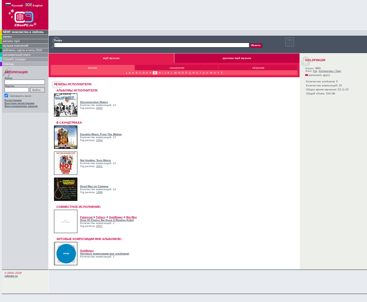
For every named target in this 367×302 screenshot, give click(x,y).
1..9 (128, 72)
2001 (99, 166)
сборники (258, 67)
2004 (99, 140)
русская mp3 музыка (237, 58)
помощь (8, 63)
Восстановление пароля (21, 106)
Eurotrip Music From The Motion (101, 134)
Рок (315, 71)
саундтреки (177, 67)
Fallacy (101, 217)
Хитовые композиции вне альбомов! (104, 253)
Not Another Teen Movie (95, 160)
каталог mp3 (11, 41)
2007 (99, 225)
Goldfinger (116, 217)
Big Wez (131, 217)
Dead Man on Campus (94, 186)
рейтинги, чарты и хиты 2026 (22, 50)
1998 (99, 192)
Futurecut (86, 217)
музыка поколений (15, 45)
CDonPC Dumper (14, 59)
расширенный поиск (17, 54)
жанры (7, 36)
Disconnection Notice (94, 102)
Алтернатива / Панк (330, 71)
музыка (92, 67)
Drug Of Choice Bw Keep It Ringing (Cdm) (107, 220)
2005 (99, 107)
